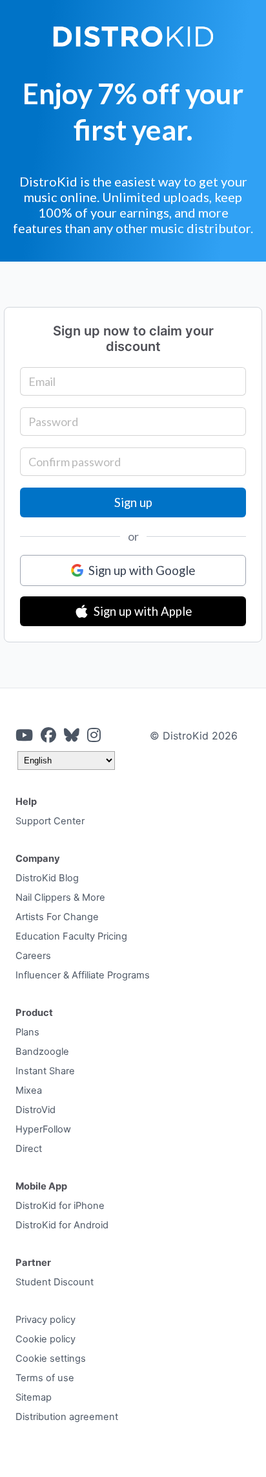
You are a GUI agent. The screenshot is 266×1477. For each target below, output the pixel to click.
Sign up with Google (141, 570)
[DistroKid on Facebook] (48, 735)
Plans (27, 1032)
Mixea (28, 1090)
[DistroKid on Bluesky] (71, 735)
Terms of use (44, 1378)
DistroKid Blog (47, 878)
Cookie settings (50, 1358)
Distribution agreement (66, 1417)
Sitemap (33, 1397)
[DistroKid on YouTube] (24, 735)
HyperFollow (43, 1129)
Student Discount (54, 1282)
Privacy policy (45, 1319)
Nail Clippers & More (60, 897)
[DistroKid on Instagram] (94, 735)
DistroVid (35, 1110)
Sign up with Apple (143, 611)
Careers (33, 956)
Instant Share (45, 1071)
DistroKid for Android (61, 1225)
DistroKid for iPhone (60, 1206)
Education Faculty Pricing (71, 936)
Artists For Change (57, 917)
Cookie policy (45, 1339)
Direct (28, 1149)
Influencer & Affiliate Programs (82, 975)
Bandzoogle (42, 1051)
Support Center (50, 821)
